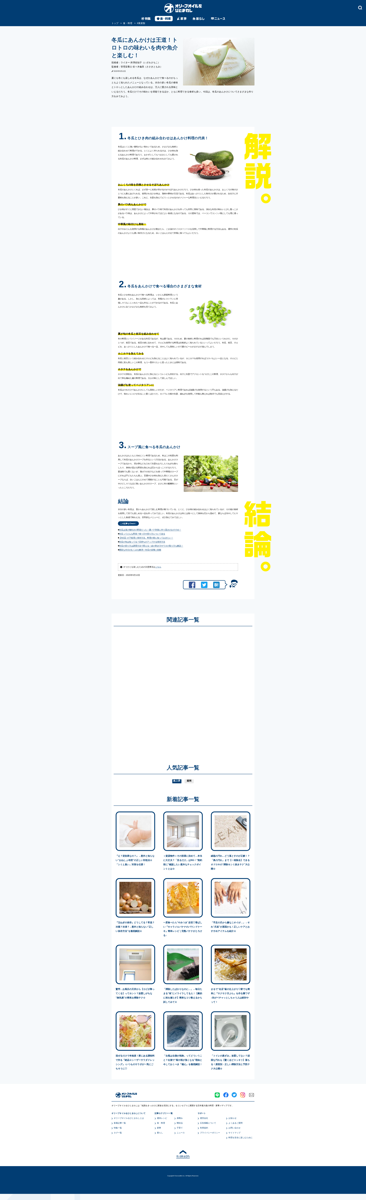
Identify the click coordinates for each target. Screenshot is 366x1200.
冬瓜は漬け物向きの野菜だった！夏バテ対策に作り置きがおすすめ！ (150, 530)
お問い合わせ (234, 1128)
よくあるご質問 (235, 1123)
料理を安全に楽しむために (240, 1137)
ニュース (181, 1133)
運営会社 (204, 1118)
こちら (158, 567)
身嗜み (180, 1118)
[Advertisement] (155, 691)
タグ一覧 (118, 1133)
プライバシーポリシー (210, 1133)
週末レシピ (162, 1118)
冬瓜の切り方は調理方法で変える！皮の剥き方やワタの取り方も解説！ (151, 546)
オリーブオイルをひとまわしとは (129, 1118)
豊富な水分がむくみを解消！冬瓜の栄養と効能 (140, 550)
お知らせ (232, 1118)
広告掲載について (208, 1123)
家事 (159, 1128)
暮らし (160, 1133)
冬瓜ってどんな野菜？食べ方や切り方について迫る (142, 534)
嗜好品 (180, 1123)
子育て (180, 1128)
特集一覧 (118, 1128)
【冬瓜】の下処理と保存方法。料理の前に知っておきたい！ (146, 538)
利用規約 (204, 1128)
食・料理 (161, 1123)
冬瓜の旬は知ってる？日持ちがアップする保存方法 (142, 542)
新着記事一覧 (120, 1123)
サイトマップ (234, 1133)
